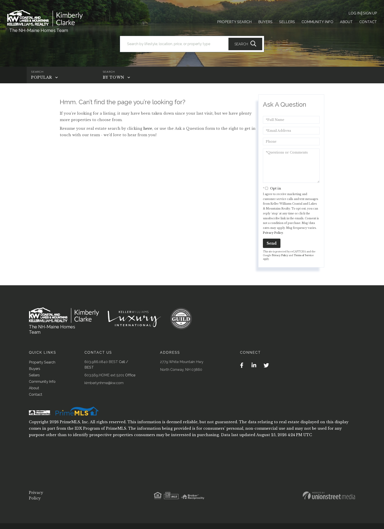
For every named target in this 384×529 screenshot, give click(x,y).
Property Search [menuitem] (234, 22)
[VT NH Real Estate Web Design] (329, 495)
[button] (245, 44)
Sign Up (370, 13)
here (147, 128)
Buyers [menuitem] (265, 22)
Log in (354, 13)
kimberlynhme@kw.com (104, 383)
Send (272, 243)
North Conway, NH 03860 (181, 369)
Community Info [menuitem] (317, 22)
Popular (41, 77)
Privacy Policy (273, 232)
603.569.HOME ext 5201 (104, 375)
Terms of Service (304, 255)
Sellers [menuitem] (287, 22)
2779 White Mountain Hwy (181, 362)
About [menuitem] (346, 22)
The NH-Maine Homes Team (38, 30)
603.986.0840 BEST (101, 362)
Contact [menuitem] (368, 22)
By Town (113, 77)
